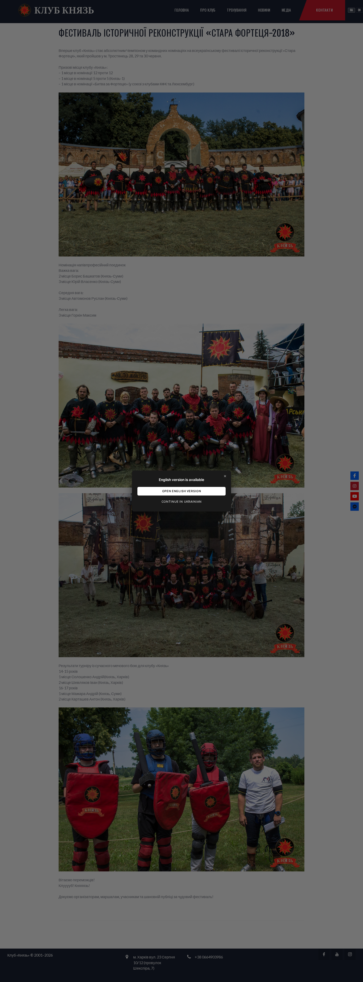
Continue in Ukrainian (182, 501)
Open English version (181, 491)
